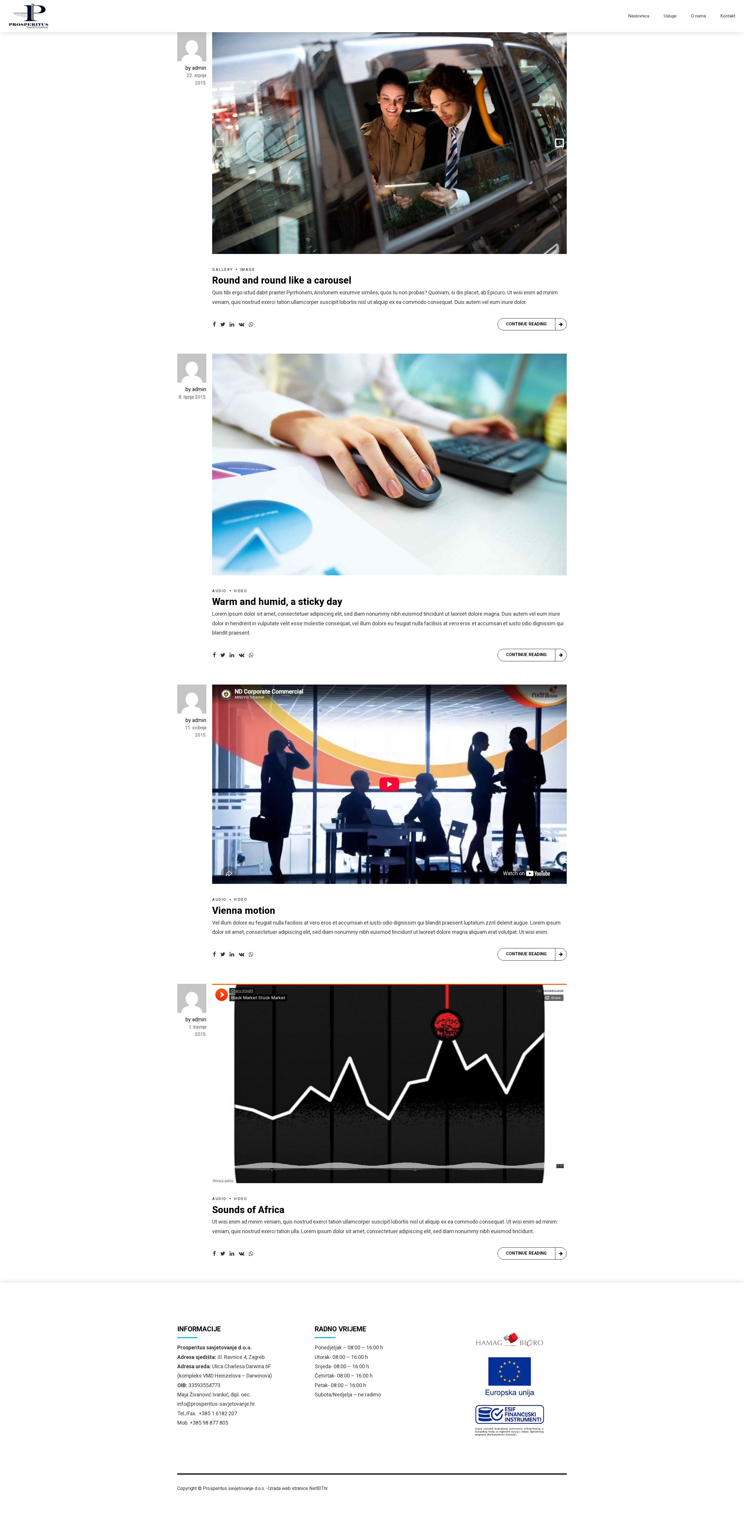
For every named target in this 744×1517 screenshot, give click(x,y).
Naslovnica (638, 16)
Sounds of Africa (248, 1209)
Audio (219, 591)
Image (247, 269)
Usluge (670, 16)
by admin (195, 68)
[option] (389, 143)
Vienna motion (243, 910)
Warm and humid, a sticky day (277, 601)
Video (241, 591)
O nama (698, 16)
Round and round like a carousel (281, 280)
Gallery (222, 269)
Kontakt (727, 16)
